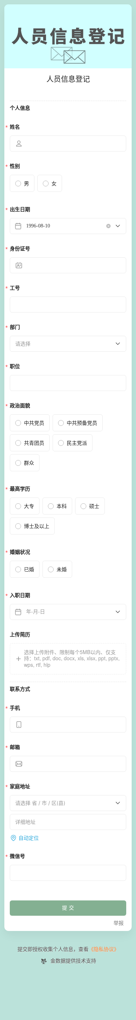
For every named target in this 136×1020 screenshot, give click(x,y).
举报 (119, 923)
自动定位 (28, 838)
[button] (68, 659)
